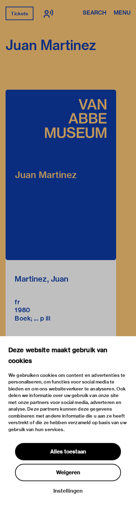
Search (94, 13)
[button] (61, 175)
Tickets (19, 13)
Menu (122, 13)
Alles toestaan (68, 451)
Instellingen (68, 490)
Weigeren (68, 472)
